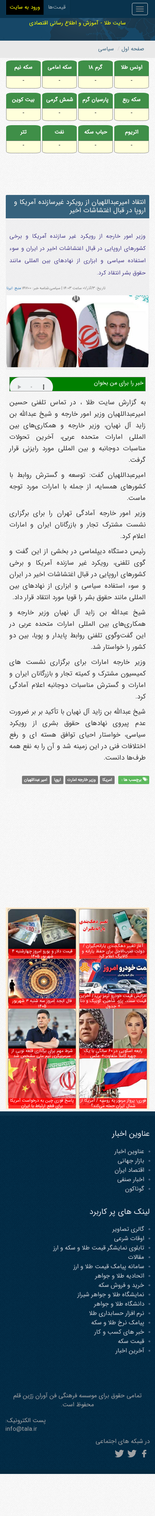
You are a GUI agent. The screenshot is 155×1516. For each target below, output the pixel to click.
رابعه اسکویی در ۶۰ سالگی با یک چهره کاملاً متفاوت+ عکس (113, 1053)
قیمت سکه (131, 1341)
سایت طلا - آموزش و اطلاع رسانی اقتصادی (77, 23)
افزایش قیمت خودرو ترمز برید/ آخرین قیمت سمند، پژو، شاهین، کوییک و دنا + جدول (113, 1001)
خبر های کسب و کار (119, 1332)
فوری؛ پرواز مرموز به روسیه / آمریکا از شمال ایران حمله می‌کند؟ (113, 1103)
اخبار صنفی (130, 1179)
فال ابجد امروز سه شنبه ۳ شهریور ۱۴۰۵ (42, 1003)
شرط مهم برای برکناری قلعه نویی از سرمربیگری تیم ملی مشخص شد (42, 1053)
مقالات (136, 1257)
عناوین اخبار (129, 1151)
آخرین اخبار (130, 1351)
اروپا (57, 780)
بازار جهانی (131, 1161)
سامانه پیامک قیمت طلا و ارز (109, 1266)
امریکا (107, 780)
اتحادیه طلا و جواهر (119, 1276)
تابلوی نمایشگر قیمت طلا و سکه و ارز (98, 1248)
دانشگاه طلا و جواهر (119, 1304)
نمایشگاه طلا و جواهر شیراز (111, 1294)
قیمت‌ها (57, 7)
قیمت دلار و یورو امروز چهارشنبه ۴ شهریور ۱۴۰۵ (42, 954)
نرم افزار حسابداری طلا (116, 1313)
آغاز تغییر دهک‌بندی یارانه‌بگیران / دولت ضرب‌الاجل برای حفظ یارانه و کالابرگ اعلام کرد (113, 951)
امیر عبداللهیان (35, 780)
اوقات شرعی (129, 1238)
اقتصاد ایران (129, 1170)
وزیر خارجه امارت (81, 780)
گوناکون (134, 1189)
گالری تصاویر (128, 1229)
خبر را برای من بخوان (118, 382)
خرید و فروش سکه (121, 1285)
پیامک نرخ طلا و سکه (117, 1323)
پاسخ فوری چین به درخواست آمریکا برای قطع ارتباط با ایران (42, 1103)
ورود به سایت (25, 7)
